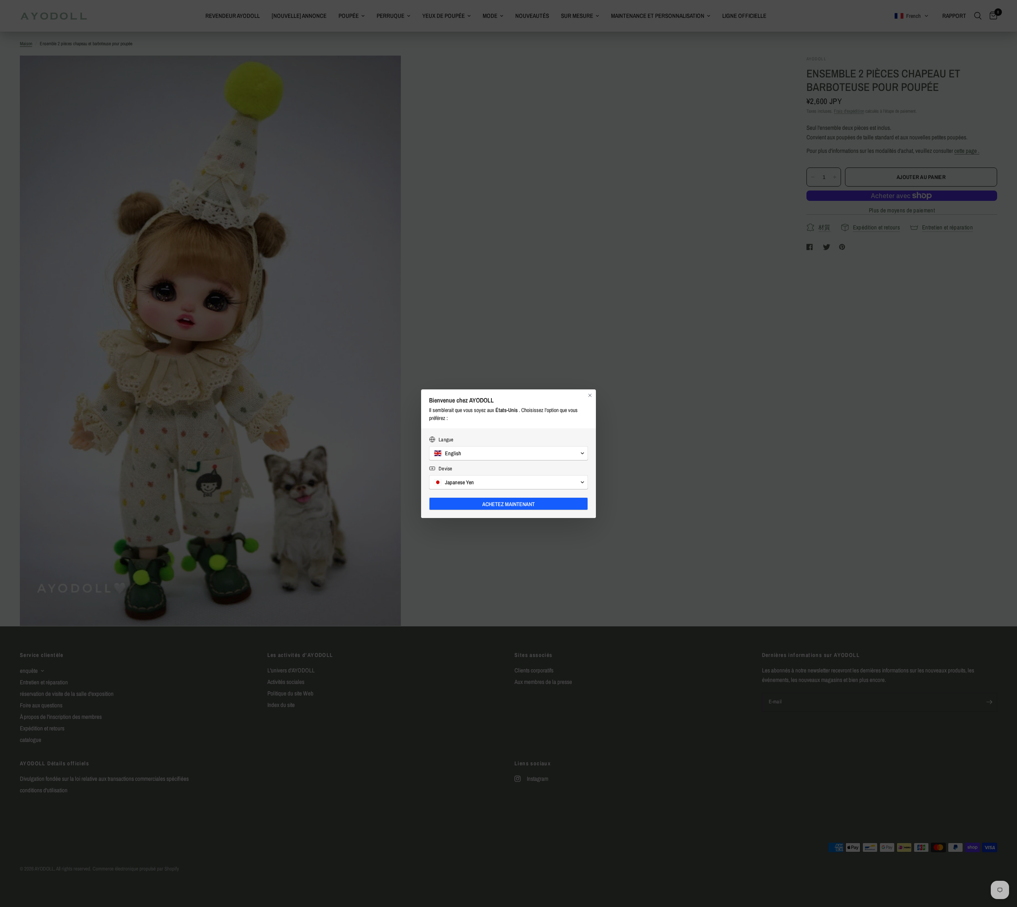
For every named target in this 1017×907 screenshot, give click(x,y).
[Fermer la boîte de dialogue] (590, 395)
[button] (508, 453)
